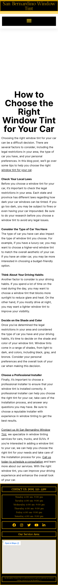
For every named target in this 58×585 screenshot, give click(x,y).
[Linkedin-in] (43, 525)
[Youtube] (36, 525)
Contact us (8, 429)
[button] (29, 21)
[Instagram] (21, 525)
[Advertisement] (29, 59)
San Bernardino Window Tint (29, 6)
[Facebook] (14, 525)
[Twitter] (29, 525)
